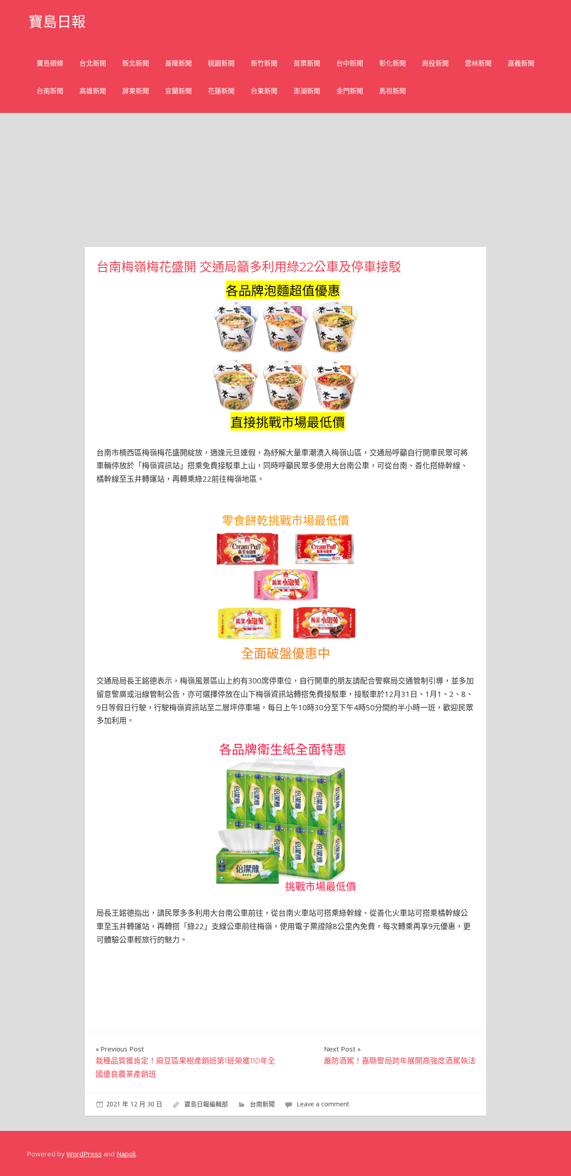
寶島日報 (57, 21)
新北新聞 (135, 63)
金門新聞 (349, 91)
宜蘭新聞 (178, 91)
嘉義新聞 (521, 63)
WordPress (84, 1153)
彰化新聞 (392, 63)
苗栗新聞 (307, 63)
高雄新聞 (92, 91)
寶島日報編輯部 (206, 1104)
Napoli (126, 1153)
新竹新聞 (264, 63)
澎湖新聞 (307, 91)
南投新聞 (435, 63)
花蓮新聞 (221, 91)
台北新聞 (92, 63)
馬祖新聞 (392, 91)
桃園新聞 (221, 63)
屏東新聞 (135, 91)
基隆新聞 (178, 63)
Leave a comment (323, 1104)
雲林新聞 (478, 63)
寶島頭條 (50, 63)
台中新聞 (349, 63)
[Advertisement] (285, 179)
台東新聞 (264, 91)
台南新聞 (50, 91)
